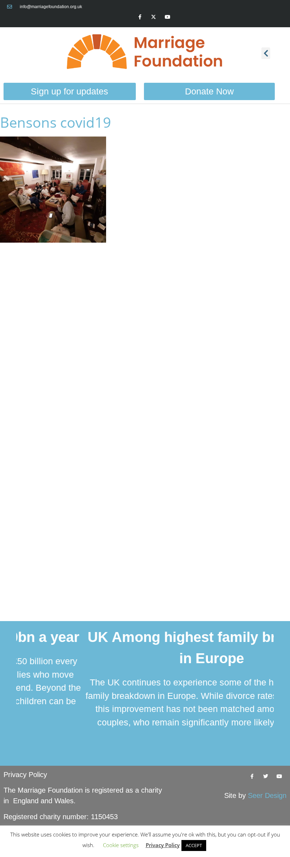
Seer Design (267, 795)
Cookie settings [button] (121, 845)
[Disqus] (145, 338)
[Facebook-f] (140, 17)
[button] (265, 53)
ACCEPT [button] (194, 845)
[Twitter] (266, 776)
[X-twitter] (154, 17)
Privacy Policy (25, 774)
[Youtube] (167, 17)
